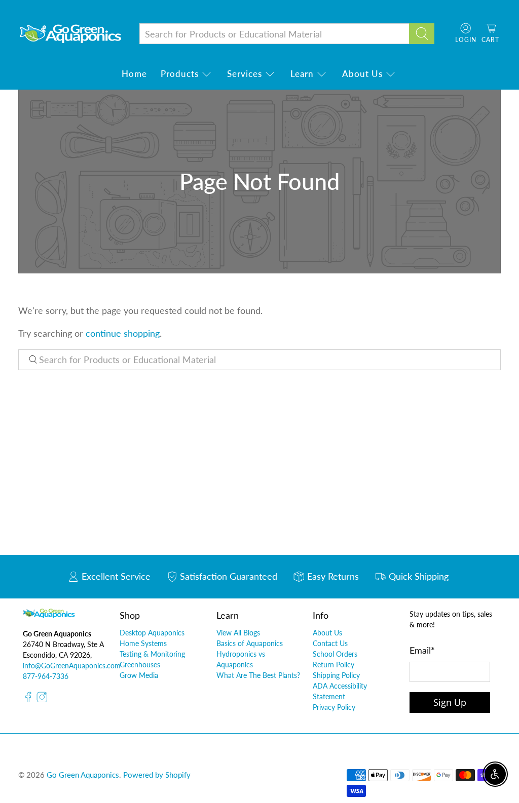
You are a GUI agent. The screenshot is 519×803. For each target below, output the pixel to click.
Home (134, 73)
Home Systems (143, 643)
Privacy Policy (334, 707)
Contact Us (330, 643)
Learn (302, 73)
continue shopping (123, 333)
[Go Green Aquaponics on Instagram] (42, 700)
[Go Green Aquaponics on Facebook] (28, 700)
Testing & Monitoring (152, 654)
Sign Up (449, 702)
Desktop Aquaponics (152, 632)
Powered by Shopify (157, 774)
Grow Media (139, 675)
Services (244, 73)
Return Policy (333, 664)
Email (422, 650)
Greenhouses (140, 664)
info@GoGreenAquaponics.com (72, 665)
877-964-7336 (45, 676)
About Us (362, 73)
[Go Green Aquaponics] (70, 33)
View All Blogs (238, 632)
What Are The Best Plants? (258, 675)
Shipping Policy (336, 675)
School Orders (335, 654)
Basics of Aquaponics (249, 643)
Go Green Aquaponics (83, 774)
